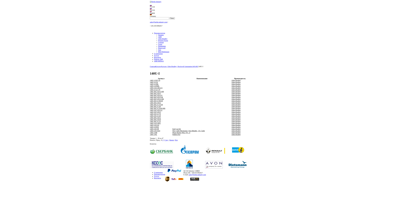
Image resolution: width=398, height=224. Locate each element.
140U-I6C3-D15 (155, 93)
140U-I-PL (153, 134)
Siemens (161, 35)
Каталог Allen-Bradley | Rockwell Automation (176, 66)
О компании (158, 54)
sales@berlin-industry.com (158, 22)
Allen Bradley (162, 39)
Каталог (158, 66)
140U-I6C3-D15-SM (157, 92)
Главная (152, 66)
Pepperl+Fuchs (163, 40)
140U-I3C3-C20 (155, 116)
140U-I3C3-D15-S (156, 110)
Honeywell (161, 48)
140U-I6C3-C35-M (156, 105)
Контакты (157, 57)
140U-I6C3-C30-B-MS (157, 108)
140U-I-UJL (154, 82)
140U (196, 66)
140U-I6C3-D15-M (156, 97)
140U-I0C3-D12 (155, 118)
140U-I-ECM (154, 129)
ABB (160, 37)
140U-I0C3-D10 (155, 120)
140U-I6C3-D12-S (156, 95)
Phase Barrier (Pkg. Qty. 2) (181, 133)
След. (166, 140)
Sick (159, 50)
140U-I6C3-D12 (155, 103)
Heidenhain (162, 46)
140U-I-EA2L (154, 125)
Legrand (161, 42)
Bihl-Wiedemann (163, 52)
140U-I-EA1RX (155, 123)
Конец (172, 140)
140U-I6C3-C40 (155, 106)
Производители (159, 33)
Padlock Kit (176, 134)
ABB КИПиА (159, 61)
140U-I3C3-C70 (155, 114)
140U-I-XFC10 (155, 80)
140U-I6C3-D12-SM (157, 99)
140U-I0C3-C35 (155, 121)
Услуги (156, 55)
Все (176, 140)
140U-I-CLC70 (155, 90)
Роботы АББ (158, 59)
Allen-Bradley (236, 80)
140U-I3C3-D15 (155, 112)
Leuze (160, 44)
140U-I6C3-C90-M (156, 101)
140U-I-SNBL (155, 86)
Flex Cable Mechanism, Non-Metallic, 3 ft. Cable (188, 131)
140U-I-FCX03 (155, 131)
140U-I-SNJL (154, 127)
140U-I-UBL (154, 84)
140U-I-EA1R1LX (156, 88)
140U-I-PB (153, 133)
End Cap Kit (176, 129)
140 (193, 66)
